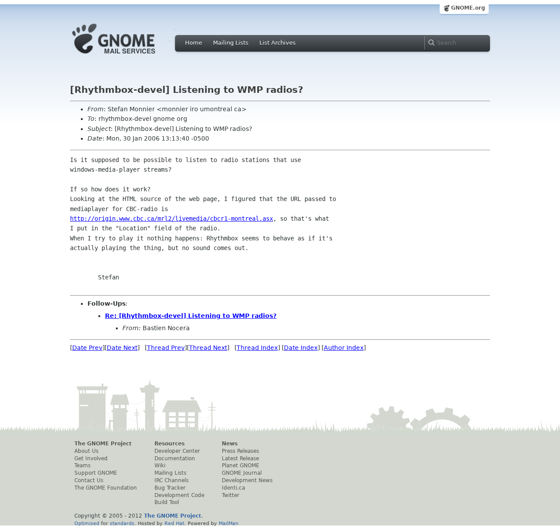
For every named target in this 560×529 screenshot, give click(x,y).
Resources (169, 444)
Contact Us (88, 480)
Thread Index (257, 347)
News (230, 444)
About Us (86, 451)
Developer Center (177, 451)
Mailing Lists (230, 42)
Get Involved (91, 458)
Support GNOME (95, 473)
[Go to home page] (126, 56)
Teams (82, 465)
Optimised (86, 523)
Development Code (179, 495)
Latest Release (240, 458)
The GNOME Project (103, 444)
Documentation (174, 458)
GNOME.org (468, 8)
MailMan (228, 523)
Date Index (301, 347)
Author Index (344, 347)
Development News (247, 480)
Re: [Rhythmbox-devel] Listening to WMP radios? (190, 315)
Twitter (230, 495)
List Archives (277, 42)
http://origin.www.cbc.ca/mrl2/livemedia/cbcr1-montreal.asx (171, 218)
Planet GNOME (240, 465)
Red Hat (174, 523)
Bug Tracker (170, 488)
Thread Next (208, 347)
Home (193, 42)
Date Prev (87, 347)
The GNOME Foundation (105, 488)
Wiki (159, 465)
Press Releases (240, 451)
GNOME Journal (242, 473)
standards (122, 523)
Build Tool (166, 502)
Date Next (122, 347)
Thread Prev (166, 347)
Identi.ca (233, 488)
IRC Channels (171, 480)
